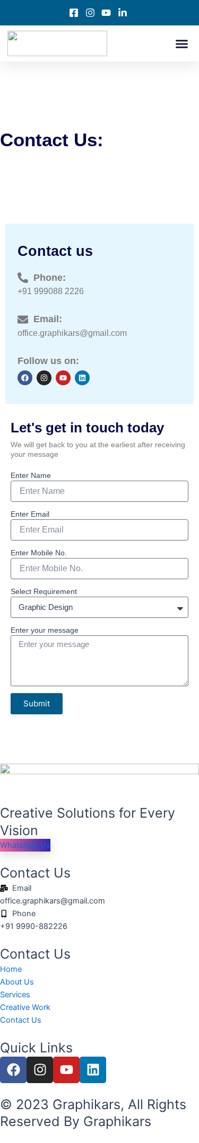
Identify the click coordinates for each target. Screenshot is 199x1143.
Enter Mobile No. (39, 552)
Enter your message (45, 630)
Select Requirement (44, 591)
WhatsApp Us (25, 845)
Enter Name (31, 475)
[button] (182, 43)
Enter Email (30, 514)
